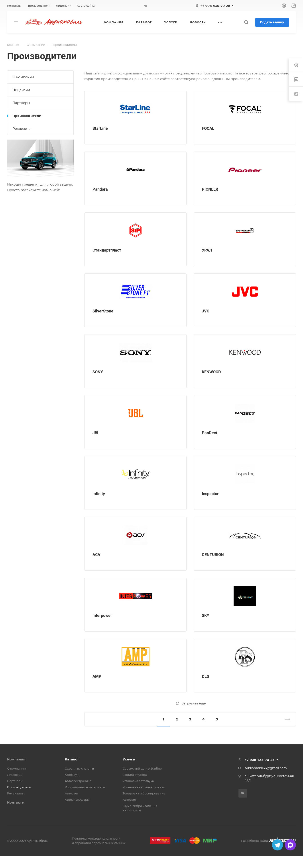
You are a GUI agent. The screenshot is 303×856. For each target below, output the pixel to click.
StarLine (100, 128)
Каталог (72, 759)
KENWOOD (211, 372)
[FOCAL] (245, 109)
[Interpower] (135, 596)
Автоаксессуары (77, 799)
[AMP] (135, 657)
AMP (96, 676)
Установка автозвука (138, 781)
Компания (16, 759)
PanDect (209, 432)
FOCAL (208, 128)
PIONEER (210, 189)
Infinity (98, 493)
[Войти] (284, 6)
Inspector (210, 493)
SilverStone (102, 311)
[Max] (290, 844)
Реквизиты (21, 128)
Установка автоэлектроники (144, 787)
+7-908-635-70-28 (215, 6)
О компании (23, 77)
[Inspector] (245, 474)
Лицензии (21, 90)
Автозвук (72, 774)
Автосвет (71, 793)
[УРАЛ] (245, 231)
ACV (96, 554)
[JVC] (245, 292)
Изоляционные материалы (85, 787)
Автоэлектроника (78, 781)
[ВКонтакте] (145, 5)
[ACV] (135, 535)
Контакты (16, 802)
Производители (26, 116)
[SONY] (135, 352)
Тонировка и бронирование (144, 793)
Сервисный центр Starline (142, 768)
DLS (205, 676)
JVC (205, 311)
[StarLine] (135, 109)
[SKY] (245, 596)
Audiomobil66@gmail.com (266, 768)
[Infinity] (135, 474)
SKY (205, 615)
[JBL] (135, 413)
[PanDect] (245, 413)
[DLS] (245, 657)
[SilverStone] (135, 292)
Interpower (102, 615)
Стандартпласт (106, 250)
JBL (95, 432)
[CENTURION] (245, 535)
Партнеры (21, 103)
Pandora (100, 189)
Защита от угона (135, 774)
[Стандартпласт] (135, 231)
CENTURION (213, 554)
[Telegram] (277, 844)
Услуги (129, 759)
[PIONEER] (245, 170)
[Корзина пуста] (293, 6)
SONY (97, 372)
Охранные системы (79, 768)
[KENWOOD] (245, 352)
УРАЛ (207, 250)
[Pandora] (135, 170)
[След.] (285, 719)
